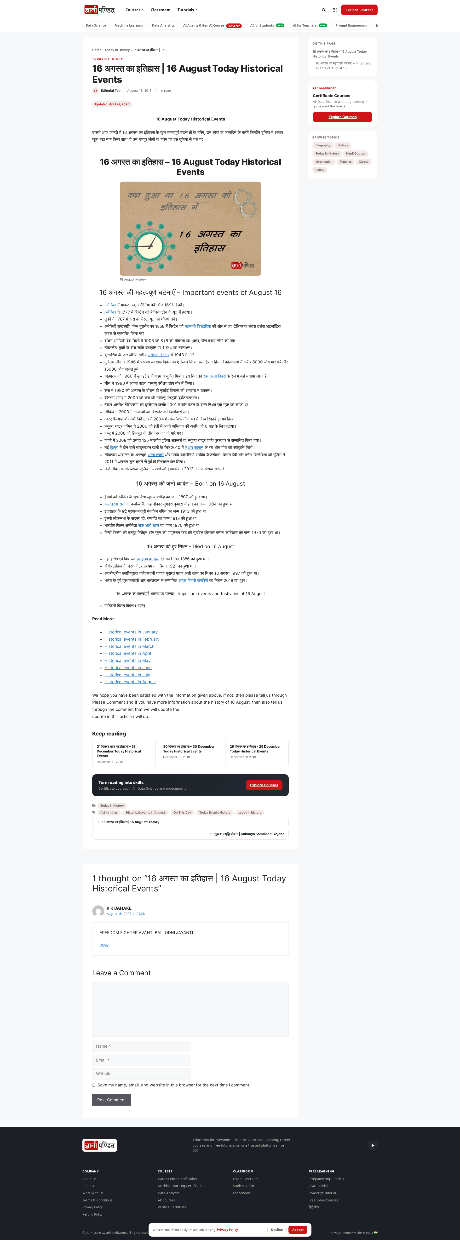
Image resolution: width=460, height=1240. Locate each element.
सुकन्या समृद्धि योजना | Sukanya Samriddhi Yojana (249, 834)
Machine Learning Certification (181, 1186)
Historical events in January (131, 632)
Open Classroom (246, 1179)
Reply (104, 945)
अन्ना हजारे (156, 454)
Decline (277, 1230)
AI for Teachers (309, 25)
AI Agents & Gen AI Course (211, 25)
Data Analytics (163, 25)
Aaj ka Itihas (109, 812)
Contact (88, 1186)
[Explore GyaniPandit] (334, 9)
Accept (298, 1230)
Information (324, 161)
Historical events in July (127, 674)
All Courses (166, 1200)
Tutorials (187, 9)
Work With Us (92, 1193)
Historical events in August (130, 681)
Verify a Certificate (172, 1207)
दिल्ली (114, 447)
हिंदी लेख (314, 1207)
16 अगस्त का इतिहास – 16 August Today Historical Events (339, 54)
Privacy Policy (92, 1207)
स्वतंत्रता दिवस (214, 376)
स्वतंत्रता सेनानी (116, 504)
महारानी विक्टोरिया (198, 326)
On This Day (182, 812)
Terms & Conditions (97, 1200)
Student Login (243, 1186)
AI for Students (266, 25)
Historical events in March (129, 646)
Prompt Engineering (351, 25)
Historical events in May (127, 660)
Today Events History (214, 812)
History (343, 145)
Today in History (117, 50)
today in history (250, 812)
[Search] (323, 9)
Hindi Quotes (355, 153)
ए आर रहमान (194, 447)
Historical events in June (128, 667)
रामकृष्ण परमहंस (148, 559)
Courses (135, 9)
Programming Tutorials (326, 1179)
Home (96, 50)
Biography (323, 145)
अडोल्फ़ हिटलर (158, 354)
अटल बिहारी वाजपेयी (193, 580)
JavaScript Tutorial (322, 1193)
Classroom (160, 9)
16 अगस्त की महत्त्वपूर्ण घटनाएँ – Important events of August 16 (343, 65)
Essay (320, 170)
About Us (89, 1179)
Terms (347, 1232)
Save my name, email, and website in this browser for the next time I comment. (174, 1085)
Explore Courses (359, 9)
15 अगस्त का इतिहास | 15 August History (130, 822)
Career (363, 161)
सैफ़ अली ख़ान (148, 525)
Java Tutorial (318, 1186)
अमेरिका (110, 305)
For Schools (241, 1193)
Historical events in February (131, 639)
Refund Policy (92, 1214)
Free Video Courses (323, 1200)
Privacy (335, 1232)
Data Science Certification (177, 1179)
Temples (346, 161)
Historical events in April (127, 653)
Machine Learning (129, 25)
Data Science (96, 25)
